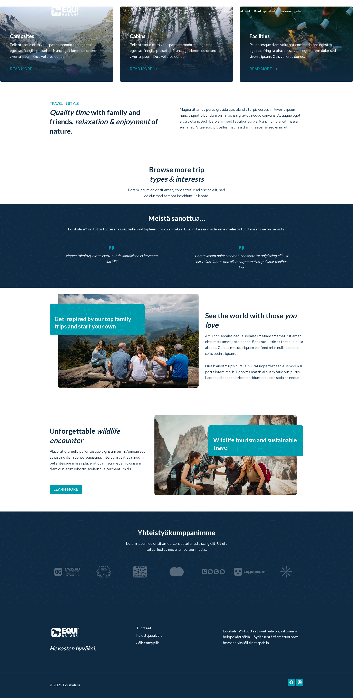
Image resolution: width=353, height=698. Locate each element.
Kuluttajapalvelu (265, 11)
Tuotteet (243, 11)
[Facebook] (291, 682)
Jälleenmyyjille (290, 11)
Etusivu (227, 11)
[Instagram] (299, 682)
